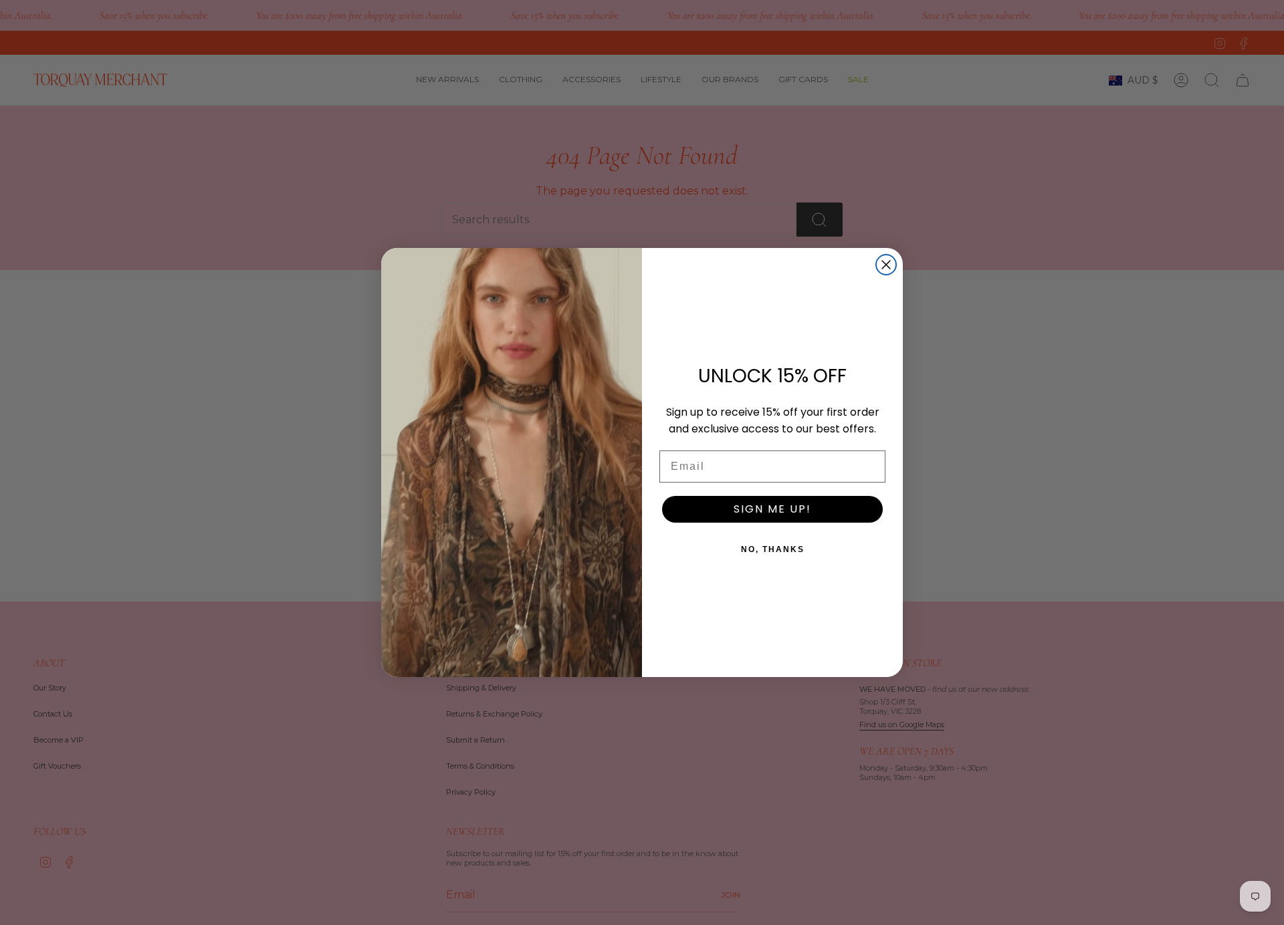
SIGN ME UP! (772, 509)
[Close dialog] (886, 265)
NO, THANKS (773, 549)
